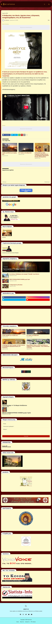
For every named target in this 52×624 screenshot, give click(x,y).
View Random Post (26, 190)
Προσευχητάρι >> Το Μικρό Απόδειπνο (15, 269)
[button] (1, 4)
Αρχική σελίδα (5, 13)
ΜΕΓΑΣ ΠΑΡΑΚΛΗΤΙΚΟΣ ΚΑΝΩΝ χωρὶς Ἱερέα (19, 279)
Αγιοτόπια (30, 619)
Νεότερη (4, 181)
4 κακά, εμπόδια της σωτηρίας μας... (9, 153)
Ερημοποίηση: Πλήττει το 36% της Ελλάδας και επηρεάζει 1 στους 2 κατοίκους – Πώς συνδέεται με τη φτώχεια (38, 346)
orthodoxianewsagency (8, 89)
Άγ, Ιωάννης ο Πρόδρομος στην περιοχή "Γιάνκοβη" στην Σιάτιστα (24, 274)
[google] (14, 302)
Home (17, 621)
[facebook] (14, 297)
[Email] (24, 135)
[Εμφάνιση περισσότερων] (27, 135)
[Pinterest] (22, 135)
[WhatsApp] (19, 135)
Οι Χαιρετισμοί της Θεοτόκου (15, 284)
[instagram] (38, 297)
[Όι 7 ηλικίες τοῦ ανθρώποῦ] (26, 147)
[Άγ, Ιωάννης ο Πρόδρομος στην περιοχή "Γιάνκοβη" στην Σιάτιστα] (5, 275)
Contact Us (27, 621)
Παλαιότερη (47, 181)
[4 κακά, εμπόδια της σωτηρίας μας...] (9, 147)
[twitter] (14, 300)
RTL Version (33, 621)
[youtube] (38, 300)
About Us (22, 621)
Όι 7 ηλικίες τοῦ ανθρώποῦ (25, 152)
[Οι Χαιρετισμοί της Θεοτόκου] (5, 286)
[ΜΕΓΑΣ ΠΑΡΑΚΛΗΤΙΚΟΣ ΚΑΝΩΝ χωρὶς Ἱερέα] (5, 281)
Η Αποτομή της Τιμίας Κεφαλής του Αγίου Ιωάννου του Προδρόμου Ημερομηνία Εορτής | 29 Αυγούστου (42, 154)
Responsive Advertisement (26, 27)
